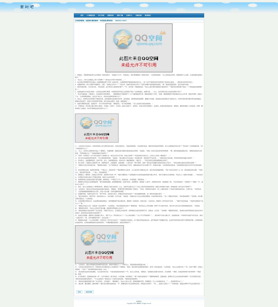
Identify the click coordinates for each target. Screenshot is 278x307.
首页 (82, 15)
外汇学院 (101, 15)
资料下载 (120, 15)
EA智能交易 (91, 15)
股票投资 (111, 15)
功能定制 (139, 15)
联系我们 (148, 15)
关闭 (79, 292)
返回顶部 (89, 292)
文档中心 (129, 15)
